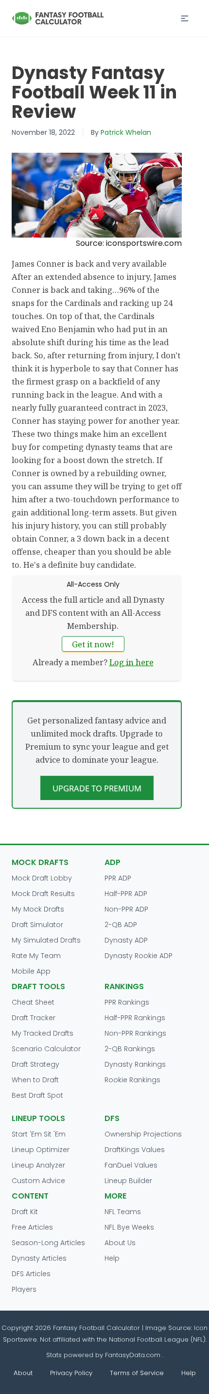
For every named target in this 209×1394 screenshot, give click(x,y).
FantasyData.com (133, 1355)
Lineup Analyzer (38, 1165)
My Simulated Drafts (46, 940)
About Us (120, 1243)
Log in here (131, 662)
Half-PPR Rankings (134, 1018)
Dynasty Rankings (135, 1064)
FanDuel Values (130, 1165)
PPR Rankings (126, 1002)
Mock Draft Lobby (42, 878)
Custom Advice (38, 1181)
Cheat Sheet (33, 1002)
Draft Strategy (35, 1064)
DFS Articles (31, 1274)
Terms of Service (137, 1373)
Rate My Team (36, 956)
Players (24, 1289)
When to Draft (35, 1080)
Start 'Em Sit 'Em (39, 1134)
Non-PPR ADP (126, 909)
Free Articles (32, 1227)
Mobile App (31, 971)
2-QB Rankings (129, 1049)
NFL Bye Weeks (129, 1227)
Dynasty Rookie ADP (138, 956)
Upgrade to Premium (96, 788)
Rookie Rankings (132, 1080)
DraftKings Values (134, 1149)
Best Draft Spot (37, 1095)
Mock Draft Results (43, 893)
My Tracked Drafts (42, 1033)
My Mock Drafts (38, 909)
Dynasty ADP (126, 940)
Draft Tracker (33, 1018)
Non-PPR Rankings (135, 1033)
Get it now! (93, 644)
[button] (184, 18)
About (23, 1373)
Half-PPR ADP (125, 893)
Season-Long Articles (48, 1243)
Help (112, 1258)
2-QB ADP (120, 924)
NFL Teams (122, 1212)
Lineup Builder (128, 1181)
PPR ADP (117, 878)
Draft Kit (25, 1212)
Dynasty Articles (39, 1258)
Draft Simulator (37, 924)
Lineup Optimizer (41, 1149)
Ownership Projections (143, 1134)
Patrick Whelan (126, 132)
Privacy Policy (71, 1373)
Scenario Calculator (46, 1049)
